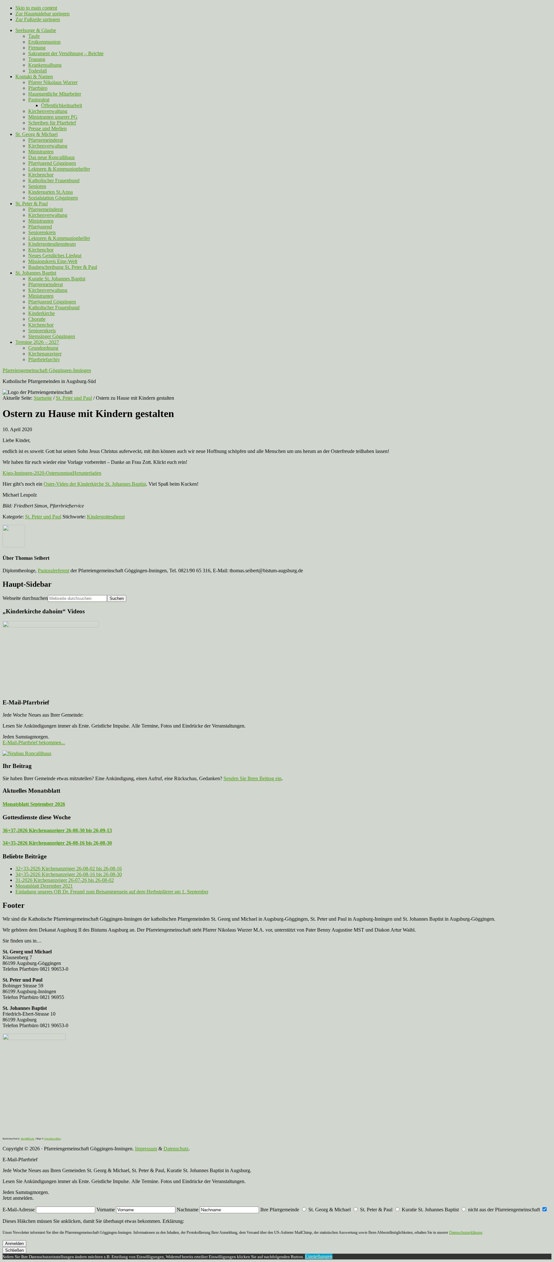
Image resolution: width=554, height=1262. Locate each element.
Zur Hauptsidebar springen (42, 13)
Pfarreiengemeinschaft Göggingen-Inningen (47, 370)
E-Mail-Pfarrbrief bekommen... (34, 742)
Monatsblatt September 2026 (34, 804)
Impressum (146, 1148)
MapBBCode (27, 1138)
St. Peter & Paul (376, 1209)
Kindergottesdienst (106, 516)
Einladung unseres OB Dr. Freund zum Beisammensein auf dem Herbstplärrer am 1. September (111, 891)
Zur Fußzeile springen (37, 19)
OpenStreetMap (52, 1138)
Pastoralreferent (53, 570)
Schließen (14, 1250)
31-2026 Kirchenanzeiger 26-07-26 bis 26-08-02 (64, 880)
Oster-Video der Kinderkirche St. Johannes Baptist (95, 484)
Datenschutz (176, 1148)
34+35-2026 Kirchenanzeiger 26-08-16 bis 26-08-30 (57, 843)
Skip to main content (36, 8)
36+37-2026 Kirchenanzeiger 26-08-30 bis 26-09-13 (57, 830)
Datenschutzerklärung (465, 1232)
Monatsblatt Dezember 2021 (44, 886)
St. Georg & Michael (329, 1209)
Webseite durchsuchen (25, 598)
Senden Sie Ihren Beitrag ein (252, 778)
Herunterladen (86, 473)
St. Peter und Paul (43, 516)
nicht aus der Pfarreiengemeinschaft (504, 1209)
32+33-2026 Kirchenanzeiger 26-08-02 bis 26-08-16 (68, 868)
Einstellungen (318, 1256)
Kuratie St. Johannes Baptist (430, 1209)
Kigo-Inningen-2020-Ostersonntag (37, 473)
